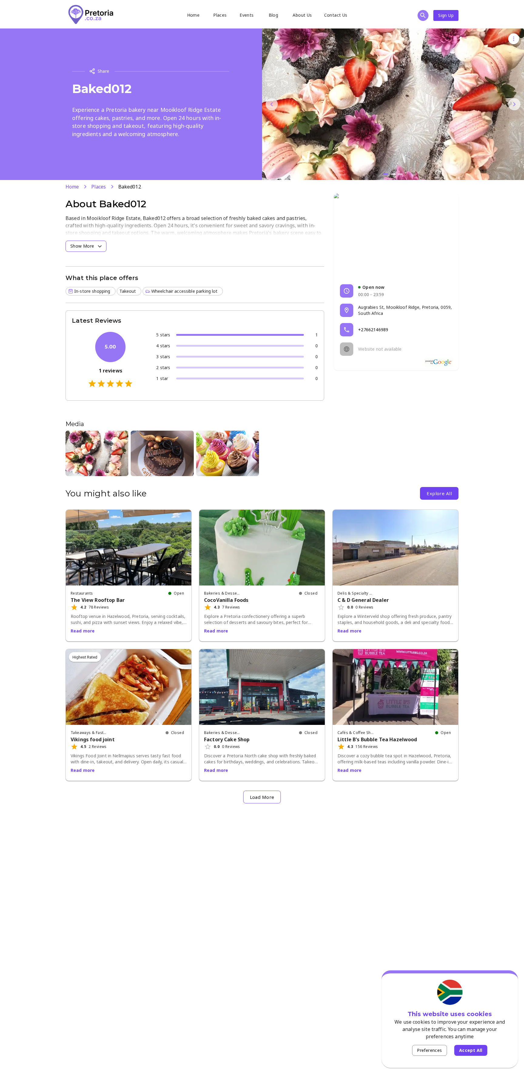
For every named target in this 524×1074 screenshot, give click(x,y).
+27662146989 (373, 329)
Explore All (439, 493)
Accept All (470, 1050)
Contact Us (336, 15)
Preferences (429, 1050)
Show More (82, 246)
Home (193, 15)
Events (247, 15)
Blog (273, 15)
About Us (302, 15)
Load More (262, 797)
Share (103, 71)
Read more (83, 631)
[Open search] (423, 15)
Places (220, 15)
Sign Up (446, 15)
